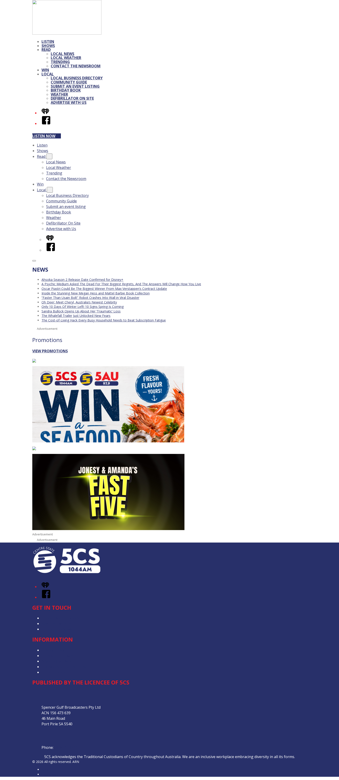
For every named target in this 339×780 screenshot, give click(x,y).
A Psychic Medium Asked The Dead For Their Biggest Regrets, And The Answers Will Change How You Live (121, 284)
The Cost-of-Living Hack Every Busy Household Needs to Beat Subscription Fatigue (104, 320)
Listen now (43, 135)
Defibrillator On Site (72, 98)
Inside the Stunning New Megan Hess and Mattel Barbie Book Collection (96, 293)
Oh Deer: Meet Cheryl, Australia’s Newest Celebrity (79, 302)
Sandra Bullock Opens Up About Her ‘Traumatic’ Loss (81, 311)
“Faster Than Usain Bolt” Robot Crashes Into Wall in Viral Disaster (90, 297)
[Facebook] (46, 123)
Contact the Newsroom (76, 66)
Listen (48, 41)
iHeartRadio (50, 774)
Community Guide (69, 82)
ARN (45, 769)
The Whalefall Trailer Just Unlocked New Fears (76, 315)
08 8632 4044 (65, 747)
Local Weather (66, 57)
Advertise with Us (68, 102)
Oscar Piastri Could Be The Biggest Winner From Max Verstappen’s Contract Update (104, 288)
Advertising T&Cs (56, 661)
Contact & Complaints (60, 618)
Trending (60, 61)
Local (48, 74)
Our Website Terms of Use (65, 666)
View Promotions (50, 351)
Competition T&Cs (57, 655)
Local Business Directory (77, 78)
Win (45, 69)
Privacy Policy (53, 650)
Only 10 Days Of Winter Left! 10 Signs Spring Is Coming (83, 306)
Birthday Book (66, 90)
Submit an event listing (75, 86)
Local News (62, 53)
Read (46, 49)
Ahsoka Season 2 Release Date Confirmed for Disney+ (82, 279)
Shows (48, 45)
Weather (59, 94)
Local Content (53, 672)
